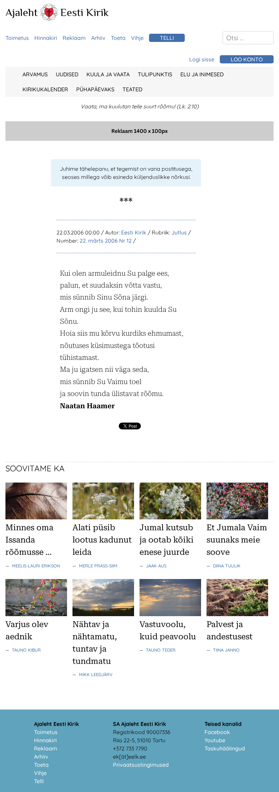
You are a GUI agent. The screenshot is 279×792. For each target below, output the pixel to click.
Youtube (214, 740)
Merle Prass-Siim (98, 565)
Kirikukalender (45, 89)
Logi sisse (201, 59)
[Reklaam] (139, 138)
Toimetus (17, 37)
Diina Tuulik (227, 565)
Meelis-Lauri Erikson (36, 565)
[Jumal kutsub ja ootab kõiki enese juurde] (170, 517)
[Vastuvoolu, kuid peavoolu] (170, 614)
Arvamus (35, 74)
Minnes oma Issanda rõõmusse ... (29, 540)
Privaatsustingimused (141, 764)
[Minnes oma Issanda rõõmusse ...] (36, 517)
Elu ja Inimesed (202, 74)
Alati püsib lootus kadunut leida (102, 540)
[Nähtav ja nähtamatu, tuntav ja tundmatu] (103, 614)
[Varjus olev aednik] (36, 614)
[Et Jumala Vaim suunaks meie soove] (237, 517)
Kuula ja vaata (108, 74)
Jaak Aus (156, 565)
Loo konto (247, 59)
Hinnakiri (45, 37)
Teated (132, 89)
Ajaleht (21, 12)
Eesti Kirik (84, 12)
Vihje (137, 37)
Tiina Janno (226, 650)
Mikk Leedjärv (96, 674)
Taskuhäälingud (224, 748)
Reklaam (74, 37)
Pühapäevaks (95, 89)
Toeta (118, 37)
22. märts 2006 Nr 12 (106, 240)
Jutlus (179, 232)
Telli (167, 37)
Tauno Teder (161, 650)
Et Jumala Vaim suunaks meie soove (237, 540)
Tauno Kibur (26, 650)
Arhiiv (98, 37)
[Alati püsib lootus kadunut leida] (103, 517)
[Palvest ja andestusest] (237, 614)
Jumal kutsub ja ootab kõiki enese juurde (167, 540)
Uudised (67, 74)
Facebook (217, 732)
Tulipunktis (155, 74)
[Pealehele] (49, 19)
